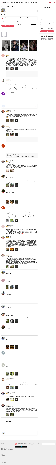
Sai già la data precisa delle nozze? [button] (45, 25)
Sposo (29, 2)
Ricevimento (18, 2)
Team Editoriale (3, 455)
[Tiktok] (38, 444)
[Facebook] (29, 444)
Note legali (2, 444)
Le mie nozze (13, 2)
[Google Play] (24, 447)
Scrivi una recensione (7, 25)
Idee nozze (32, 2)
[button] (19, 106)
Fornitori (22, 2)
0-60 (42, 28)
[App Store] (18, 447)
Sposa (26, 2)
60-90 (45, 28)
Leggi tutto (23, 89)
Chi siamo (2, 454)
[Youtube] (36, 444)
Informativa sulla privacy (4, 447)
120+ (52, 28)
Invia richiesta (47, 31)
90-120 (49, 28)
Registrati (53, 2)
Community (36, 2)
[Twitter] (31, 444)
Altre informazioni (34, 10)
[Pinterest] (33, 444)
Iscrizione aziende (3, 453)
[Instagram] (34, 444)
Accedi (50, 2)
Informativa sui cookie (4, 448)
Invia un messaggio (33, 106)
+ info (52, 39)
